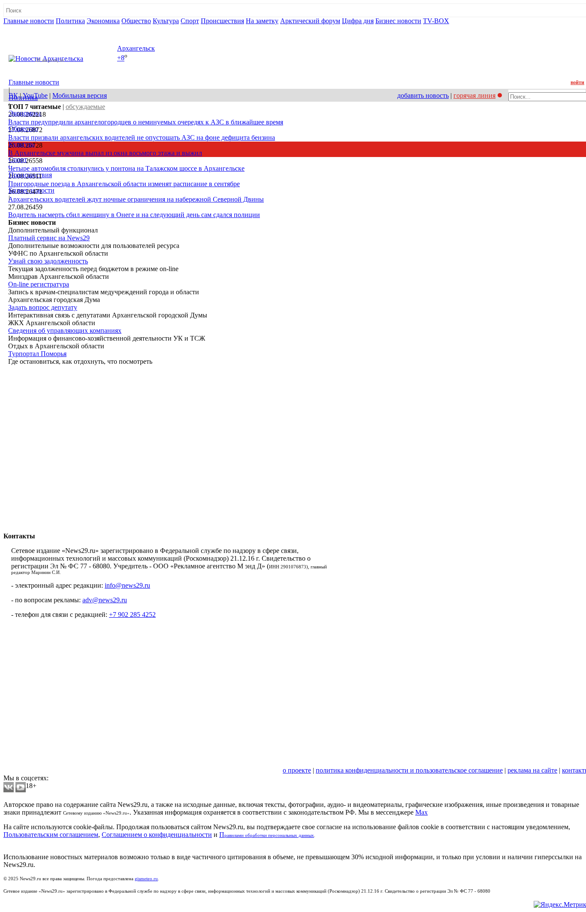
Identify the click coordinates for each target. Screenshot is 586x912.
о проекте (297, 770)
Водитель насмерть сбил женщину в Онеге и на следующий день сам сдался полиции (134, 214)
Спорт (190, 20)
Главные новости (28, 20)
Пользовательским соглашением (50, 834)
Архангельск (136, 48)
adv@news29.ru (104, 600)
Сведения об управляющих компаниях (64, 330)
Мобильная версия (79, 95)
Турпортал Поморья (37, 353)
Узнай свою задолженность (48, 261)
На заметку (262, 20)
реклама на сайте (532, 770)
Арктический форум (310, 20)
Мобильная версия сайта (42, 770)
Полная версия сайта (36, 28)
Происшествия (222, 20)
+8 (120, 58)
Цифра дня (358, 20)
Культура (166, 20)
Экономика (103, 20)
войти (577, 82)
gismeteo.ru (146, 878)
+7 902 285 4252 (132, 614)
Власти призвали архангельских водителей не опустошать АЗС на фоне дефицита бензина (141, 137)
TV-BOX (436, 20)
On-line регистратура (38, 284)
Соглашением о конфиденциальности (157, 834)
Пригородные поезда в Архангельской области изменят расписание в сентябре (124, 183)
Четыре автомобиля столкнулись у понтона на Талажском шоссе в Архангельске (126, 168)
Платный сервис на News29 (49, 238)
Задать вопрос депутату (42, 307)
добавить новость (423, 95)
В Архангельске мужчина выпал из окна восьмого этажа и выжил (105, 153)
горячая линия (474, 95)
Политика (70, 20)
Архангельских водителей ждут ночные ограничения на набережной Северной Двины (136, 199)
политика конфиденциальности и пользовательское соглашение (409, 770)
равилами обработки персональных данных (269, 835)
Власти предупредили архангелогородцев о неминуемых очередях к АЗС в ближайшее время (145, 122)
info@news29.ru (127, 585)
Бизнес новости (398, 20)
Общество (136, 20)
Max (421, 812)
